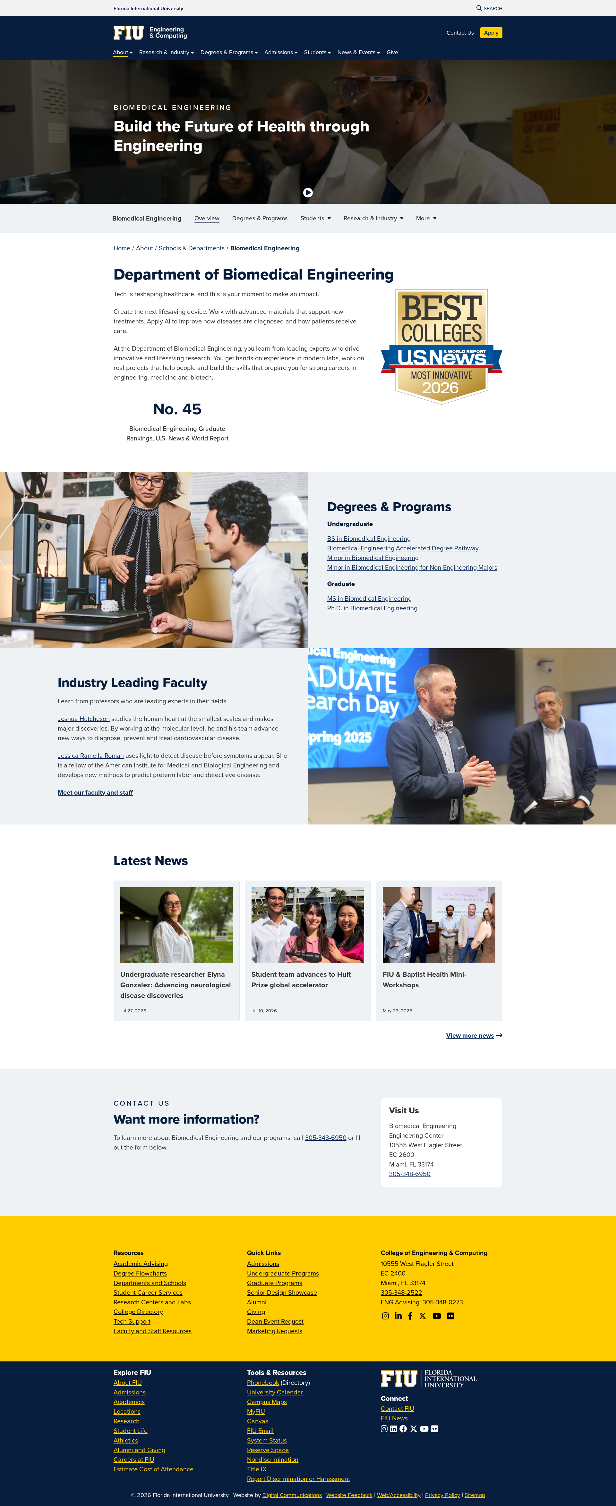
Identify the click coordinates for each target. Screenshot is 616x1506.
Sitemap (475, 1495)
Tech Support (132, 1321)
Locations (127, 1411)
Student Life (131, 1430)
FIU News (394, 1418)
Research (127, 1421)
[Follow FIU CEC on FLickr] (451, 1316)
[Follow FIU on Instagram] (385, 1429)
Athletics (126, 1440)
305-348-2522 (401, 1292)
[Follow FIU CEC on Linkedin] (399, 1316)
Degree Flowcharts (140, 1273)
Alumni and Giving (139, 1449)
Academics (129, 1401)
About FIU (128, 1382)
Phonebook (263, 1382)
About (144, 248)
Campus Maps (267, 1401)
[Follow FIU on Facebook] (404, 1429)
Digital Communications (292, 1495)
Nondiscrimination (272, 1459)
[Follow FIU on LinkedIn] (394, 1429)
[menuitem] (123, 52)
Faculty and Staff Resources (153, 1330)
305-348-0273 (443, 1302)
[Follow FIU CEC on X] (423, 1316)
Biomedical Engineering (147, 218)
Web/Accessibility (399, 1495)
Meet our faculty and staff (95, 792)
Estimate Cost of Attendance (153, 1469)
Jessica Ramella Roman (91, 755)
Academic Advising (141, 1263)
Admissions (263, 1263)
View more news (470, 1035)
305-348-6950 (325, 1137)
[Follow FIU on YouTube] (425, 1429)
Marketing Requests (274, 1330)
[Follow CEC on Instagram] (386, 1316)
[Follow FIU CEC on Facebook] (411, 1316)
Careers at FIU (134, 1459)
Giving (256, 1311)
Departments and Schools (150, 1282)
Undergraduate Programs (283, 1273)
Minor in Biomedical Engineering (373, 557)
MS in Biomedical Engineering (369, 598)
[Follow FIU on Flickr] (436, 1429)
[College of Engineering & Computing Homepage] (150, 33)
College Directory (138, 1311)
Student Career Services (148, 1292)
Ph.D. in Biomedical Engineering (372, 608)
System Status (267, 1440)
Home (122, 248)
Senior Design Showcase (282, 1292)
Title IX (257, 1469)
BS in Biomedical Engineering (369, 538)
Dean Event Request (275, 1321)
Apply (491, 33)
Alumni (257, 1302)
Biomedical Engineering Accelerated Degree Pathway (403, 548)
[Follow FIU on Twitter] (415, 1429)
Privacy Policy (442, 1495)
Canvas (257, 1421)
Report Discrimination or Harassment (298, 1478)
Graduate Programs (274, 1282)
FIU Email (260, 1430)
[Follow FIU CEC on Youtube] (437, 1316)
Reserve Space (268, 1449)
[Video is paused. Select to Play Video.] (308, 192)
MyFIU (256, 1411)
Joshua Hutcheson (84, 718)
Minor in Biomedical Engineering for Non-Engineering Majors (412, 567)
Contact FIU (397, 1408)
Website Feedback (349, 1495)
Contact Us (460, 33)
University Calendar (275, 1392)
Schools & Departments (192, 248)
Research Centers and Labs (152, 1302)
